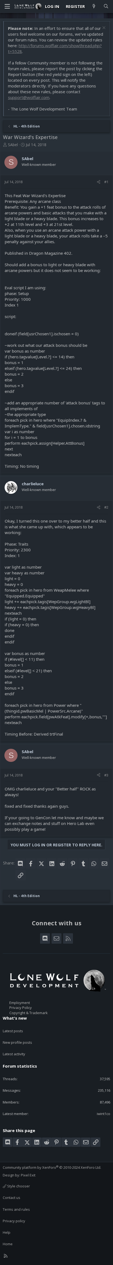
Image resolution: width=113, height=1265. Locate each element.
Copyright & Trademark (28, 1012)
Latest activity (14, 1053)
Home (8, 1243)
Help (6, 1232)
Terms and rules (16, 1209)
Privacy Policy (20, 1007)
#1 (106, 181)
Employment (19, 1002)
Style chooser (18, 1186)
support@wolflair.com (28, 97)
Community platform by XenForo (52, 1167)
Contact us (11, 1197)
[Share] (98, 181)
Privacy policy (14, 1220)
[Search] (106, 6)
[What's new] (94, 6)
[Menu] (7, 6)
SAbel (13, 144)
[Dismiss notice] (103, 28)
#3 (106, 775)
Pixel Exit (28, 1175)
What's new (15, 1018)
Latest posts (13, 1030)
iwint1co (103, 1113)
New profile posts (17, 1042)
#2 (106, 507)
